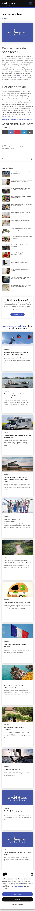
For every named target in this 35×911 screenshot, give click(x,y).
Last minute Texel (7, 147)
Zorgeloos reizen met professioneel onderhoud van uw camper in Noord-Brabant (16, 479)
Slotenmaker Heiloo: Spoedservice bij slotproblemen (21, 237)
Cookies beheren (17, 904)
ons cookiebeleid (18, 886)
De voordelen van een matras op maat (17, 602)
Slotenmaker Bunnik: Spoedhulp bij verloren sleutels (21, 196)
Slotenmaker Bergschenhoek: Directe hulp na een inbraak (21, 253)
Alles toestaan (17, 894)
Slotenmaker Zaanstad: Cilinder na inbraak (20, 269)
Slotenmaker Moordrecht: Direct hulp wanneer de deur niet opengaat (21, 180)
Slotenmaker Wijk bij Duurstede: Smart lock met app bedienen (20, 261)
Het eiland (21, 75)
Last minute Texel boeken (20, 147)
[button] (32, 874)
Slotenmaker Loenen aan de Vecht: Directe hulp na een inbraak (20, 188)
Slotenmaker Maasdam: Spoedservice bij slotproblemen (21, 205)
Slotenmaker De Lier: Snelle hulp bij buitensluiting (21, 229)
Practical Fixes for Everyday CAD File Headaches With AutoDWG (21, 277)
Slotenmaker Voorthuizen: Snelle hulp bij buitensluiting (21, 172)
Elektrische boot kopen (12, 769)
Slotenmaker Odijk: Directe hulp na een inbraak (20, 245)
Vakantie (6, 18)
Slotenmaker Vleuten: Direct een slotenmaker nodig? (20, 221)
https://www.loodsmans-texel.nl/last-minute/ (17, 119)
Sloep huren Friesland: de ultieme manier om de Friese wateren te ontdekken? (15, 396)
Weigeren (17, 899)
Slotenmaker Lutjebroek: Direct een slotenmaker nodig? (21, 213)
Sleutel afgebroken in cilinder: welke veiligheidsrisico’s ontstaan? (21, 286)
